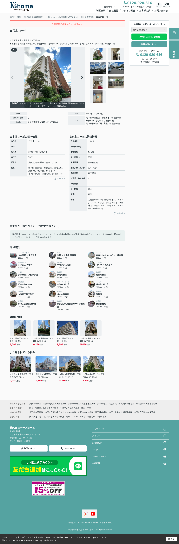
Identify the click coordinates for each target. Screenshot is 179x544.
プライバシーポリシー (89, 523)
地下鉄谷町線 (92, 123)
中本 (89, 408)
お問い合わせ (161, 10)
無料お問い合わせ (149, 44)
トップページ (98, 429)
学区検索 (100, 10)
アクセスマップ (99, 456)
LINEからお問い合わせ (149, 36)
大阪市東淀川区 (88, 403)
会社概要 (113, 10)
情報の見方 (61, 179)
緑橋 (99, 416)
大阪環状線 (127, 412)
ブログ (95, 449)
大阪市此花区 (128, 403)
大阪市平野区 (151, 403)
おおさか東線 (70, 412)
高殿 (45, 408)
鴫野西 (38, 408)
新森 (77, 408)
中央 (51, 408)
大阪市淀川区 (115, 403)
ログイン (159, 6)
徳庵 (104, 416)
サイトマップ (107, 523)
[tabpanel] (107, 75)
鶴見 (56, 408)
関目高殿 (104, 123)
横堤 (83, 416)
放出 (53, 416)
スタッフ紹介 (128, 10)
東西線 (152, 412)
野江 (83, 408)
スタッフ (96, 436)
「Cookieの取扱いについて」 (29, 540)
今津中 (63, 408)
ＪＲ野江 (76, 416)
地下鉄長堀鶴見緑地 (54, 412)
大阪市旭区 (61, 403)
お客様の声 (144, 10)
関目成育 (33, 416)
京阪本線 (90, 120)
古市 (29, 40)
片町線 (91, 412)
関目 (31, 408)
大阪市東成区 (74, 403)
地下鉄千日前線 (141, 412)
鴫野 (68, 416)
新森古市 (105, 118)
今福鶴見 (60, 416)
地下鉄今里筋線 (93, 118)
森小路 (99, 120)
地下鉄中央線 (115, 412)
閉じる (171, 539)
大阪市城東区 (21, 40)
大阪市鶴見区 (49, 403)
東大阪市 (140, 403)
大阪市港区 (102, 403)
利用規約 (72, 523)
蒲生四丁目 (44, 416)
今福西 (71, 408)
